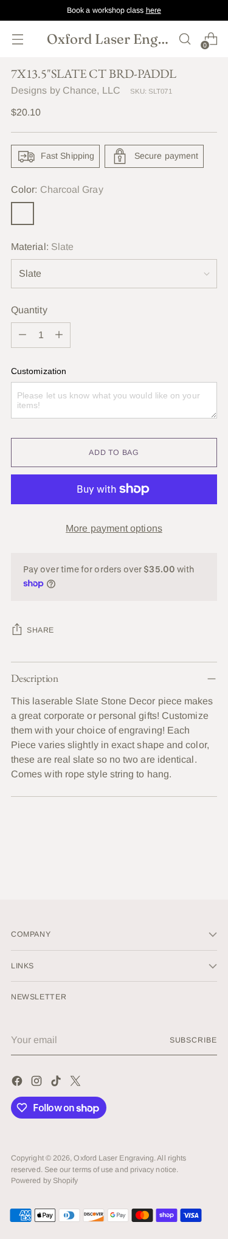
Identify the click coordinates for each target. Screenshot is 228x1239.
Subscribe (193, 1040)
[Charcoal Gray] (22, 213)
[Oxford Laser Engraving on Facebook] (18, 1083)
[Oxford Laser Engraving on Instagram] (37, 1083)
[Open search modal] (184, 39)
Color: (57, 189)
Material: (42, 246)
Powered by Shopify (44, 1180)
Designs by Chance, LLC (65, 90)
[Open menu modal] (17, 39)
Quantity (29, 310)
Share (40, 630)
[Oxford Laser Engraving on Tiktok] (57, 1083)
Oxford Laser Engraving (114, 1158)
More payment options (114, 528)
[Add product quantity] (59, 335)
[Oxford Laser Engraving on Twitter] (76, 1083)
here (153, 10)
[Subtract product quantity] (22, 335)
